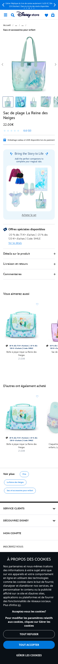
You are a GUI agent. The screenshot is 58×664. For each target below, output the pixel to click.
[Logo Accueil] (27, 14)
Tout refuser (29, 634)
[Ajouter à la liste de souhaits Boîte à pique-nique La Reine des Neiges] (37, 304)
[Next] (54, 5)
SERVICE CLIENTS (13, 508)
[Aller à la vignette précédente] (2, 64)
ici (19, 605)
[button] (29, 254)
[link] (17, 131)
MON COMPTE (12, 533)
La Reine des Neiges (15, 482)
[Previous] (3, 5)
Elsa (24, 474)
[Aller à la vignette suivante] (55, 64)
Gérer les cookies (29, 655)
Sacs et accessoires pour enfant (20, 490)
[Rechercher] (13, 15)
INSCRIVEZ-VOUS (13, 546)
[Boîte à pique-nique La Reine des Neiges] (21, 325)
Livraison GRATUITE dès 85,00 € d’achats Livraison (29, 5)
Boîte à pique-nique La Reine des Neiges (21, 354)
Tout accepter (29, 645)
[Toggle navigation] (5, 14)
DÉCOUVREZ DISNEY (16, 520)
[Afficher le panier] (53, 15)
